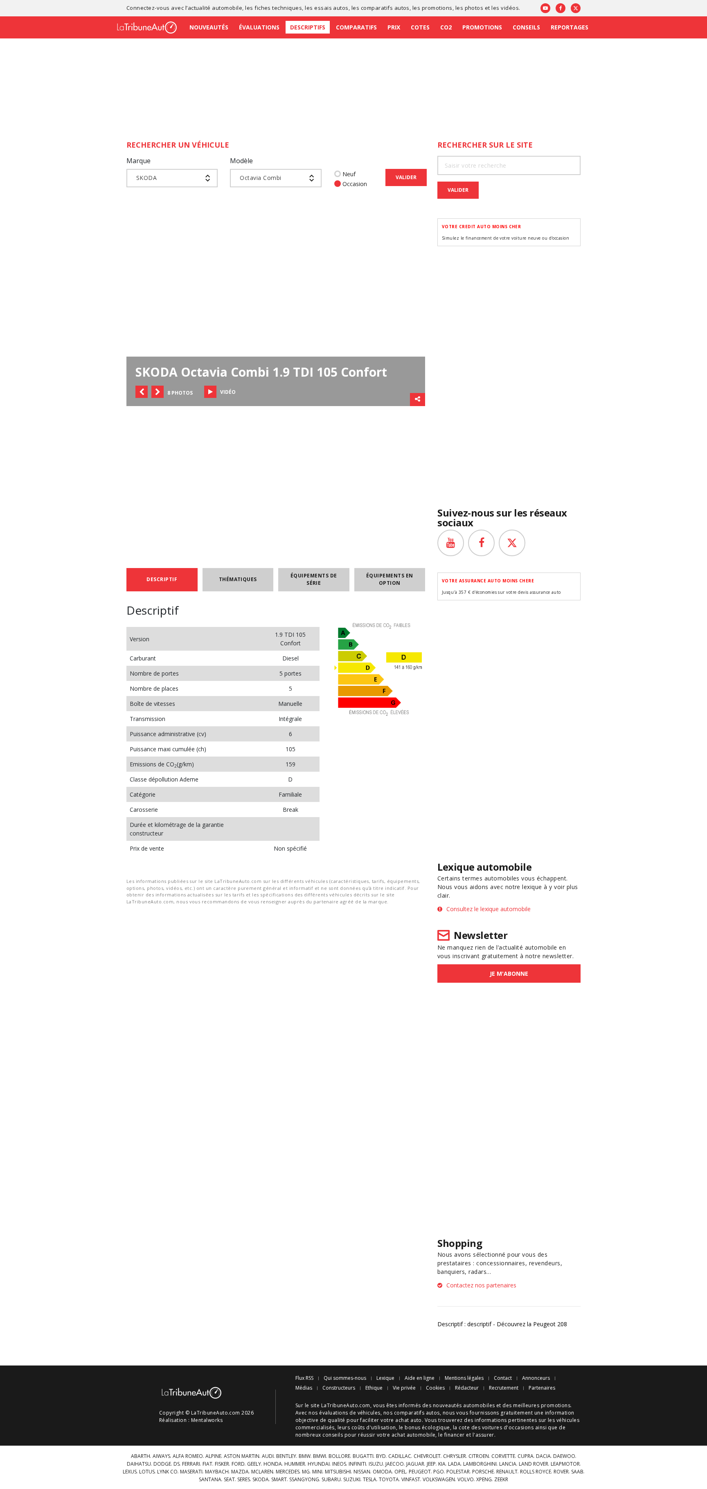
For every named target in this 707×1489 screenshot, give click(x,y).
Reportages (569, 27)
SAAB (577, 1471)
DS (176, 1464)
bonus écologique (427, 1427)
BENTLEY (286, 1456)
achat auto (408, 1420)
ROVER (561, 1471)
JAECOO (394, 1464)
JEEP (431, 1464)
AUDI (268, 1456)
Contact (503, 1378)
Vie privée (404, 1388)
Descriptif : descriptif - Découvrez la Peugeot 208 (502, 1324)
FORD (238, 1464)
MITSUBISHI (338, 1471)
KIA (442, 1464)
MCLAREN (262, 1471)
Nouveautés (208, 27)
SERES (243, 1479)
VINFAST (410, 1479)
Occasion (354, 184)
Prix (393, 27)
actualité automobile (215, 7)
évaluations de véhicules (350, 1412)
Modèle (241, 160)
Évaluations (259, 27)
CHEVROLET (427, 1456)
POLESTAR (458, 1471)
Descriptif (161, 579)
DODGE (162, 1464)
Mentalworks (207, 1420)
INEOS (339, 1464)
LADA (454, 1464)
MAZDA (240, 1471)
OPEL (400, 1471)
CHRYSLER (454, 1456)
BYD (381, 1456)
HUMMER (294, 1464)
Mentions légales (464, 1378)
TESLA (369, 1479)
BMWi (319, 1456)
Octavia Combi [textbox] (260, 178)
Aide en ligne (420, 1378)
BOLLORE (339, 1456)
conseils (332, 1434)
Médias (303, 1388)
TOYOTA (389, 1479)
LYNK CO (167, 1471)
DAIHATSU (139, 1464)
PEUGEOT (420, 1471)
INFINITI (357, 1464)
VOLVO (465, 1479)
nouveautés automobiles (464, 1405)
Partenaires (542, 1388)
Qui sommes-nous (345, 1378)
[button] (141, 392)
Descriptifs (307, 27)
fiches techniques (278, 7)
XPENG (484, 1479)
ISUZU (376, 1464)
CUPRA (526, 1456)
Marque (138, 160)
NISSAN (362, 1471)
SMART (279, 1479)
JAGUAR (415, 1464)
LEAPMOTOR (565, 1464)
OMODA (382, 1471)
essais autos (331, 7)
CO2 (446, 27)
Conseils (526, 27)
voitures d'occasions (508, 1427)
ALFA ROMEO (188, 1456)
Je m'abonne (509, 973)
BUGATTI (363, 1456)
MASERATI (191, 1471)
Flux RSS (304, 1378)
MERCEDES (287, 1471)
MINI (317, 1471)
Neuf (349, 174)
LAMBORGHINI (480, 1464)
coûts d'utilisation (373, 1427)
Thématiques (238, 579)
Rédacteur (467, 1388)
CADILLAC (399, 1456)
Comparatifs (356, 27)
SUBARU (331, 1479)
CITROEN (478, 1456)
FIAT (207, 1464)
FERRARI (191, 1464)
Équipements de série (313, 579)
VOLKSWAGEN (439, 1479)
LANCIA (507, 1464)
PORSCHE (483, 1471)
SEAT (229, 1479)
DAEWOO (564, 1456)
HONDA (272, 1464)
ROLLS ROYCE (535, 1471)
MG (306, 1471)
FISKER (222, 1464)
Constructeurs (338, 1388)
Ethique (374, 1388)
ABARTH (140, 1456)
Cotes (420, 27)
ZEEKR (501, 1479)
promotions (437, 7)
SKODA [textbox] (146, 178)
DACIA (543, 1456)
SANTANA (210, 1479)
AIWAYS (161, 1456)
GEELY (254, 1464)
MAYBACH (217, 1471)
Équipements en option (389, 579)
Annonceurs (536, 1378)
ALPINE (213, 1456)
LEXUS (130, 1471)
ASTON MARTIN (241, 1456)
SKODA (260, 1479)
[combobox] (172, 178)
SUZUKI (351, 1479)
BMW (305, 1456)
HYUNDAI (319, 1464)
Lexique (385, 1378)
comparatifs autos (385, 7)
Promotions (482, 27)
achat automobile (414, 1434)
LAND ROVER (533, 1464)
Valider (406, 177)
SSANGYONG (304, 1479)
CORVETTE (503, 1456)
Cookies (435, 1388)
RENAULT (507, 1471)
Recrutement (503, 1388)
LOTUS (147, 1471)
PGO (438, 1471)
